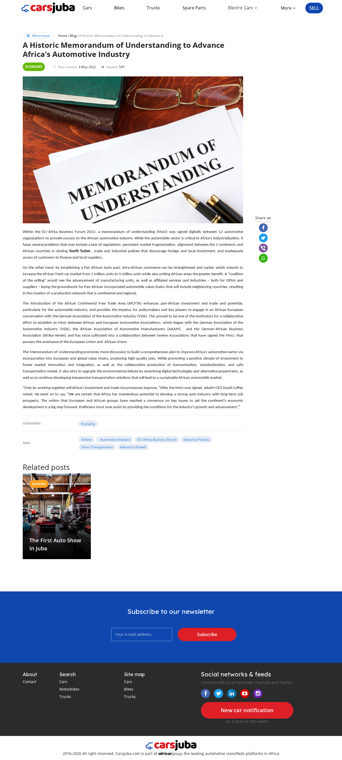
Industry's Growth (133, 447)
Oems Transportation (97, 447)
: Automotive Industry (114, 439)
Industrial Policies (196, 439)
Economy (33, 66)
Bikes (119, 8)
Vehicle (86, 439)
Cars (87, 8)
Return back (41, 35)
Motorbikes (69, 689)
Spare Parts (194, 8)
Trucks (153, 8)
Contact (29, 681)
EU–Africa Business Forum (157, 439)
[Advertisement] (285, 126)
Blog (73, 35)
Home (62, 35)
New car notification (247, 710)
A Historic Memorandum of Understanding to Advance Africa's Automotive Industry (141, 35)
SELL (314, 8)
